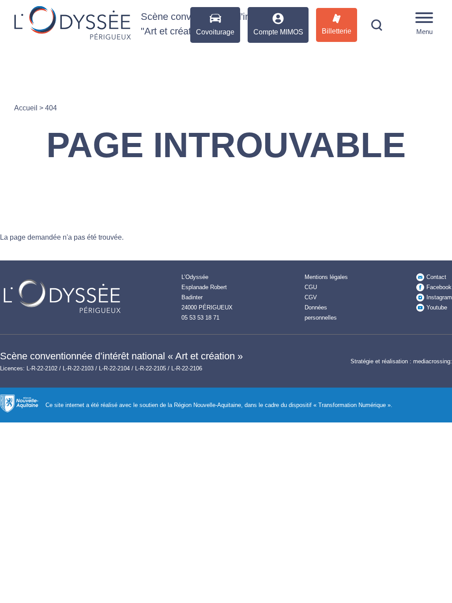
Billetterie (336, 31)
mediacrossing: (432, 361)
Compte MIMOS (278, 32)
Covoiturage (215, 32)
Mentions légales (326, 277)
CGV (311, 297)
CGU (311, 287)
